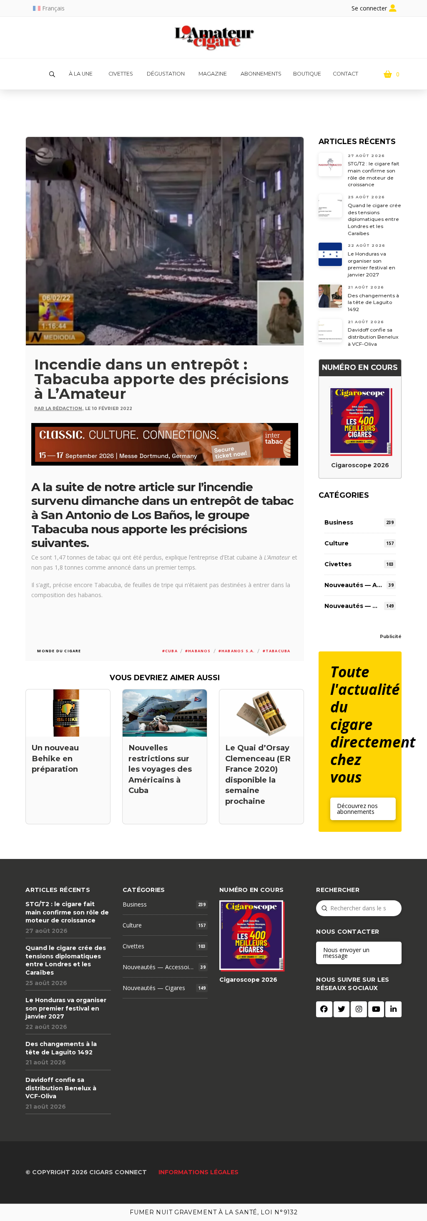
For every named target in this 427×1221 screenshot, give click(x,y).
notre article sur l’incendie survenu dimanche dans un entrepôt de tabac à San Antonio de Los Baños (162, 501)
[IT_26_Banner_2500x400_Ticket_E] (164, 443)
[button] (52, 74)
